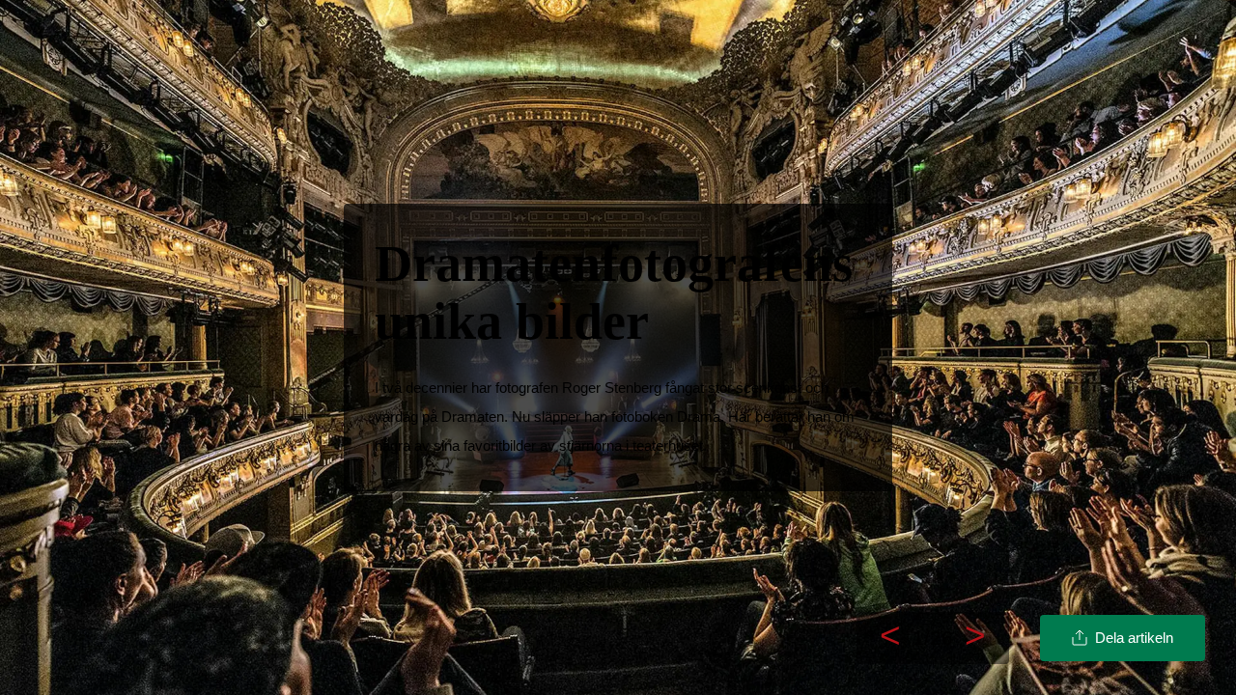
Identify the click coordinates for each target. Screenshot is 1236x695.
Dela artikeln (1134, 637)
